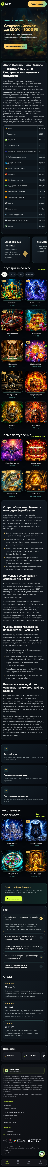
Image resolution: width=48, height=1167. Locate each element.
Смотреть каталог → (39, 436)
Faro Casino (8, 1131)
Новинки (29, 274)
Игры (18, 1163)
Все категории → (40, 815)
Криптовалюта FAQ (9, 1122)
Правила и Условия (9, 1109)
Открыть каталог (13, 899)
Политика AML (8, 1119)
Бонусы (29, 1163)
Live (20, 274)
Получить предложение (15, 46)
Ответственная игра (10, 1115)
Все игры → (42, 269)
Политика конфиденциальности (13, 1112)
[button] (24, 918)
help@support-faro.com (12, 1134)
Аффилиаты (7, 1105)
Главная (7, 1163)
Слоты (12, 274)
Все (4, 274)
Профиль (41, 1163)
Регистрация (37, 4)
